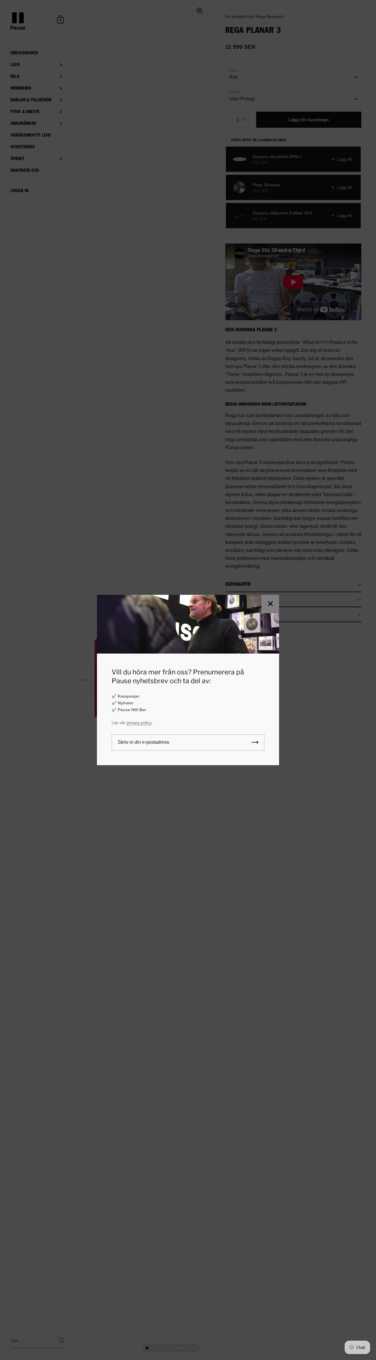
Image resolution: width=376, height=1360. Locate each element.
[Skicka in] (254, 742)
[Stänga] (270, 604)
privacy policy (139, 723)
